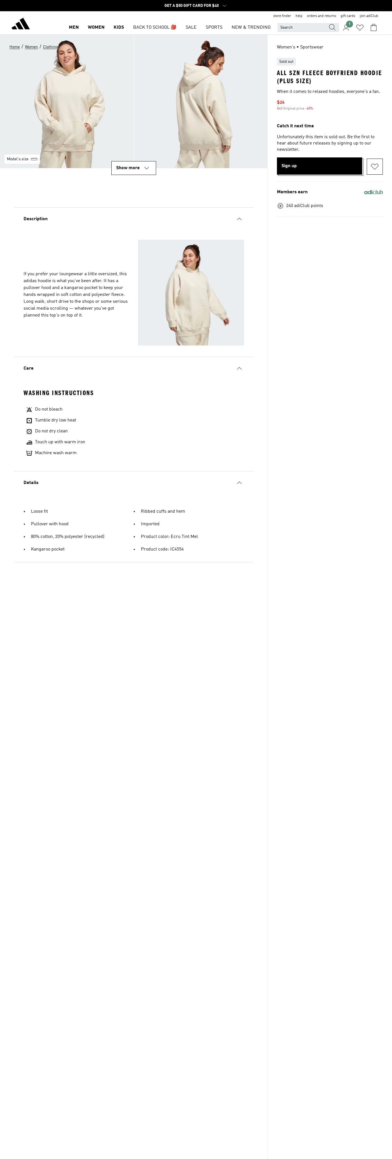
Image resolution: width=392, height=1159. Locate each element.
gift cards (348, 16)
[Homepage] (20, 25)
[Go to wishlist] (360, 27)
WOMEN (96, 27)
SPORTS (214, 27)
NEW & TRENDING (251, 27)
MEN (74, 27)
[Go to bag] (374, 27)
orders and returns (321, 16)
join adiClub (369, 16)
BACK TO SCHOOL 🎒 (154, 27)
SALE (191, 27)
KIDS (119, 27)
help (299, 16)
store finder (282, 16)
